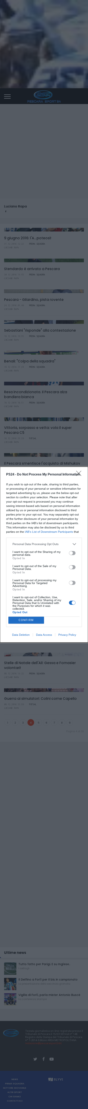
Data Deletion (21, 634)
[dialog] (44, 555)
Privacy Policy (67, 634)
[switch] (72, 553)
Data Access (44, 634)
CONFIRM (26, 620)
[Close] (80, 475)
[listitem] (44, 544)
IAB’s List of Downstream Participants (49, 531)
